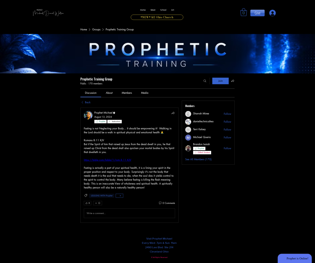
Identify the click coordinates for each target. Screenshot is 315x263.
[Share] (173, 113)
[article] (129, 165)
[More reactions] (97, 203)
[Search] (205, 81)
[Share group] (233, 81)
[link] (243, 12)
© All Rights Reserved (159, 257)
